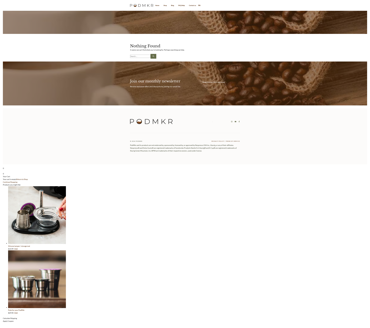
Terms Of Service (233, 141)
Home (157, 5)
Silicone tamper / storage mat (19, 246)
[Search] (153, 56)
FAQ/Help (181, 5)
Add (16, 313)
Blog (172, 5)
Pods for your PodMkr (16, 310)
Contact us (192, 5)
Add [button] (16, 249)
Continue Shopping (10, 182)
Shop (165, 5)
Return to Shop (22, 179)
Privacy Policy (217, 141)
